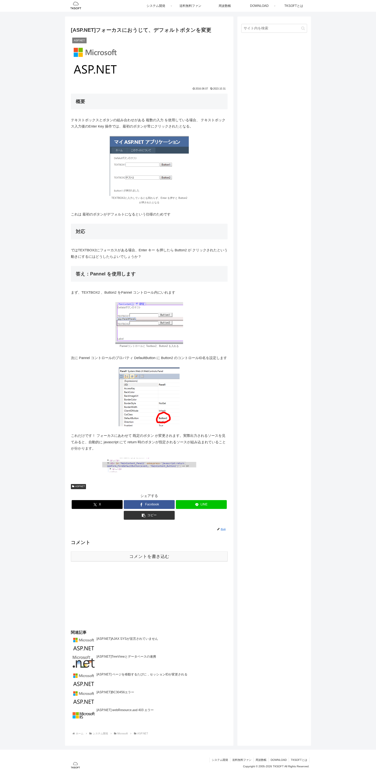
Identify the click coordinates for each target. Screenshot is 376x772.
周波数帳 (261, 759)
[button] (149, 515)
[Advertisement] (149, 595)
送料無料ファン (241, 759)
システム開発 (220, 759)
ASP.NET (80, 486)
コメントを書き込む (149, 556)
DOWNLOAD (279, 759)
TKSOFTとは (299, 759)
